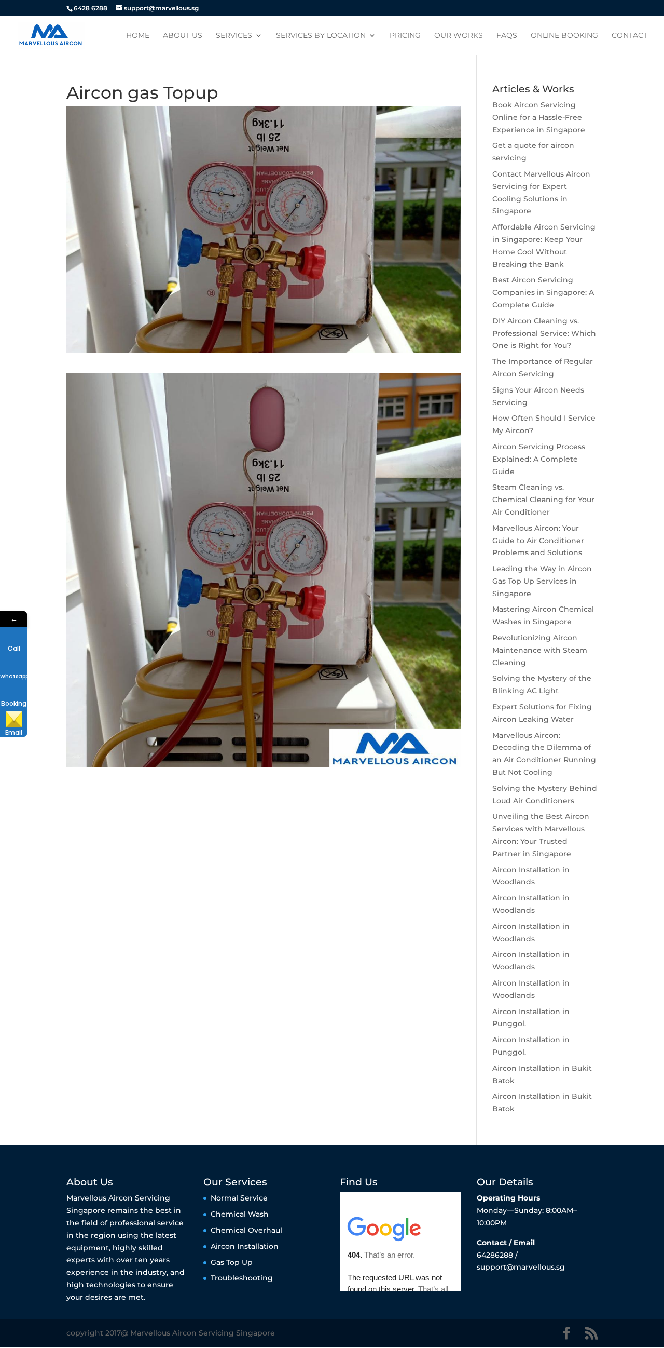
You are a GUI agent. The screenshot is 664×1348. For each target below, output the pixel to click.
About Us (182, 36)
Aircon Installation (245, 1246)
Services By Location (321, 36)
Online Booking (564, 36)
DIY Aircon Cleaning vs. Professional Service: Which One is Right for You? (544, 333)
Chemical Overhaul (246, 1230)
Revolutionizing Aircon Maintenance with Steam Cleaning (539, 650)
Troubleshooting (242, 1278)
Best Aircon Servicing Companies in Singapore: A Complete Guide (543, 292)
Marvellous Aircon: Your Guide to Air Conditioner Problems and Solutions (538, 540)
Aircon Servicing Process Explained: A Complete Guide (538, 459)
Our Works (458, 36)
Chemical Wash (240, 1214)
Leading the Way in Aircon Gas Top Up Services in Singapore (542, 581)
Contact (629, 36)
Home (137, 36)
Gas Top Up (232, 1262)
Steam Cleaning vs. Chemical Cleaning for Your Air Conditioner (543, 499)
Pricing (405, 36)
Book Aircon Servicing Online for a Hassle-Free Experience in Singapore (538, 117)
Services (234, 36)
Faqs (506, 36)
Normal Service (239, 1198)
